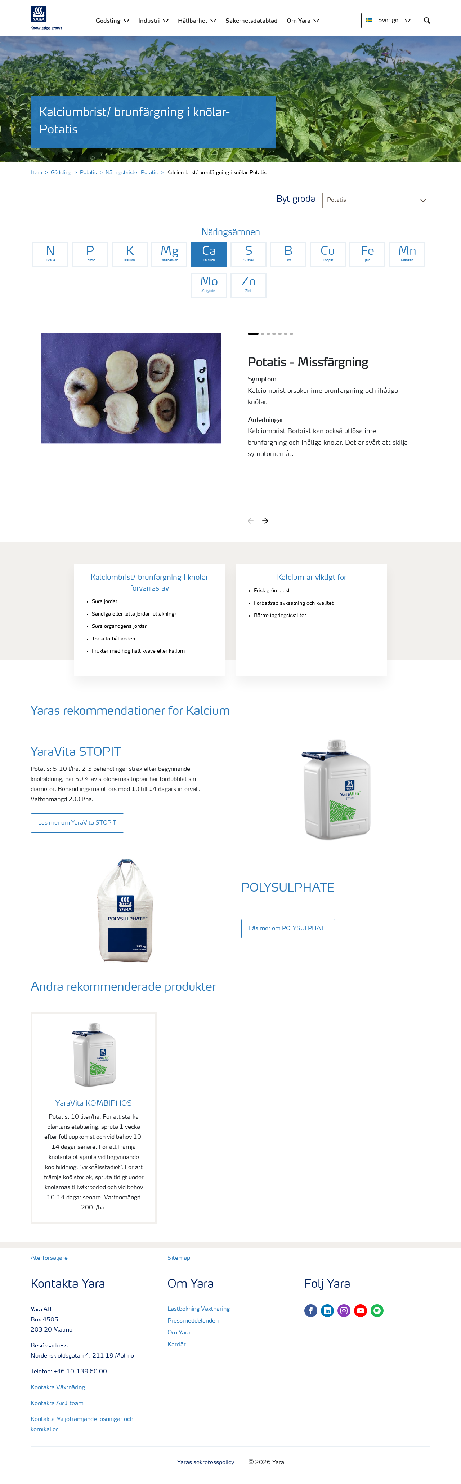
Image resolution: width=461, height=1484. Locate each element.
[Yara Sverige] (46, 18)
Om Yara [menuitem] (298, 20)
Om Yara (179, 1333)
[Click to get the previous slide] (250, 520)
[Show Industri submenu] (166, 20)
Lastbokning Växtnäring (198, 1309)
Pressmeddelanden (193, 1321)
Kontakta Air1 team (57, 1404)
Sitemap (178, 1258)
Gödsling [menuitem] (108, 20)
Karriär (176, 1345)
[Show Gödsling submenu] (126, 20)
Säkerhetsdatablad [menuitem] (251, 20)
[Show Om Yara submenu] (316, 20)
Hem (36, 172)
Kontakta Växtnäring (58, 1388)
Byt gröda (295, 199)
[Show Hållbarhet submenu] (213, 20)
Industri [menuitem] (149, 20)
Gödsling (61, 172)
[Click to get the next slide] (265, 520)
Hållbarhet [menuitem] (192, 20)
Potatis (88, 172)
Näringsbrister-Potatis (132, 172)
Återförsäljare (49, 1258)
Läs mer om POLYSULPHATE (288, 929)
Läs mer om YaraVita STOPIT (77, 823)
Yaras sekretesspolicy (205, 1463)
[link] (50, 254)
